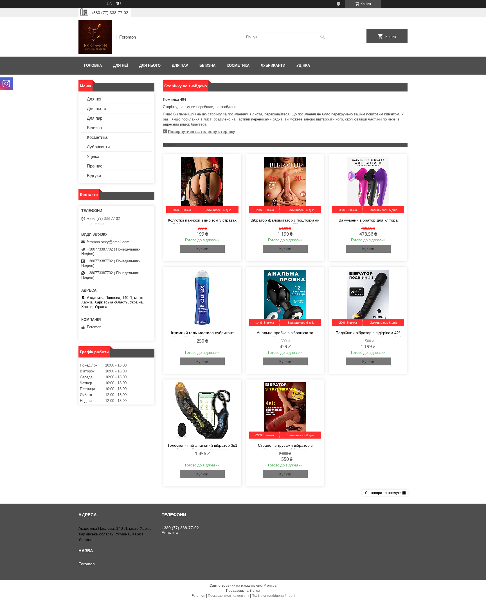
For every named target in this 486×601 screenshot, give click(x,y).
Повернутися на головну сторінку (201, 131)
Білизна (207, 65)
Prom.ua (270, 585)
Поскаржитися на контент (228, 596)
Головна (93, 65)
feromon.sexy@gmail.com (108, 242)
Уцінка (303, 65)
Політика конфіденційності (273, 596)
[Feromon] (95, 37)
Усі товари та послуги (382, 493)
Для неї (120, 65)
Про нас (94, 166)
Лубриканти (273, 65)
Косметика (238, 65)
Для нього (150, 65)
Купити (202, 249)
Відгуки (94, 175)
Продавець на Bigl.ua (243, 591)
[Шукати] (322, 37)
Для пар (180, 65)
